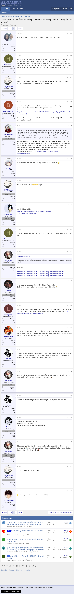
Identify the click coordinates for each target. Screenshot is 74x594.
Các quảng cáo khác (23, 535)
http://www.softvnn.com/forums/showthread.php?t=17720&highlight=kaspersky (34, 212)
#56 (71, 395)
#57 (71, 417)
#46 (71, 158)
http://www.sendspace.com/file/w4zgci (30, 313)
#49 (71, 229)
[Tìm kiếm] (71, 9)
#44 (71, 101)
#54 (71, 349)
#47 (71, 180)
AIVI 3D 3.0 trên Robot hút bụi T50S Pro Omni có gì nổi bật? (25, 557)
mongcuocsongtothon (13, 552)
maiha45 (9, 543)
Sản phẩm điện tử (24, 543)
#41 (71, 33)
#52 (71, 305)
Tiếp (19, 29)
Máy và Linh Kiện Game (25, 526)
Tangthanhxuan (11, 560)
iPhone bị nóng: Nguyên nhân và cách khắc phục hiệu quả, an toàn (25, 540)
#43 (71, 77)
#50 (71, 251)
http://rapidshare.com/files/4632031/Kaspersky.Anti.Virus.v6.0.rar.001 (40, 272)
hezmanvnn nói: (23, 256)
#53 (71, 327)
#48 (71, 205)
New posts (4, 12)
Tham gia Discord (17, 9)
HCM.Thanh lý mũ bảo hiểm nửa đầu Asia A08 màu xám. (25, 531)
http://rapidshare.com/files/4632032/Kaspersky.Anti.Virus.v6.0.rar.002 (40, 274)
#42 (71, 55)
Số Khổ (9, 535)
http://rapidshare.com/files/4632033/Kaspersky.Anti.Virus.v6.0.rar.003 (40, 276)
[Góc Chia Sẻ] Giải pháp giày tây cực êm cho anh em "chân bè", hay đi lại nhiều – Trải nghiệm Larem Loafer (25, 548)
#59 (71, 466)
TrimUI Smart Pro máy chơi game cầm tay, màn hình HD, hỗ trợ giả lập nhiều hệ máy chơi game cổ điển (25, 523)
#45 (71, 125)
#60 (71, 491)
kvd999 (9, 526)
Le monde (5, 25)
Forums (5, 9)
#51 (71, 281)
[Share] (68, 33)
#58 (71, 442)
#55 (71, 371)
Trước (5, 29)
